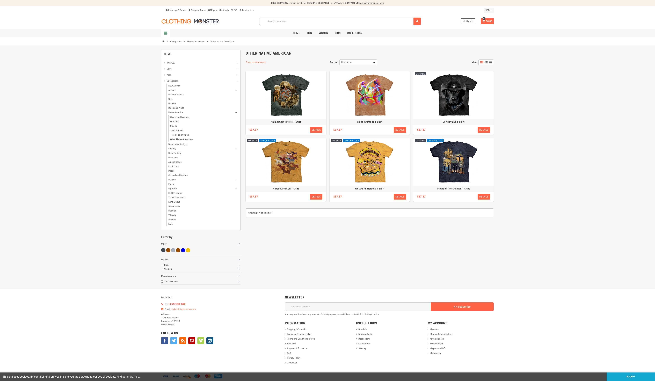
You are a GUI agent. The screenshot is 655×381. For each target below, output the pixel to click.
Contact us (292, 362)
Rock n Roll (173, 166)
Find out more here (128, 376)
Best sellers (248, 10)
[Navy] (183, 250)
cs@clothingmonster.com (371, 3)
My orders (434, 329)
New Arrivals (174, 85)
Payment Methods (220, 10)
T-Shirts (172, 215)
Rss (182, 340)
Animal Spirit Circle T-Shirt (286, 121)
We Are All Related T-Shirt (369, 188)
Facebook (164, 340)
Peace (171, 171)
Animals (172, 90)
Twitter (173, 340)
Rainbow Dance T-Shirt (370, 121)
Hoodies (172, 210)
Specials (362, 329)
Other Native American (181, 139)
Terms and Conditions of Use (301, 339)
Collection (354, 33)
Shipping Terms (197, 10)
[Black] (163, 250)
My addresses (436, 343)
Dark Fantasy (174, 153)
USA (170, 99)
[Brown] (168, 250)
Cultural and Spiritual (178, 175)
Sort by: (334, 62)
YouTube (191, 340)
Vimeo (200, 340)
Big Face (172, 188)
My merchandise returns (441, 334)
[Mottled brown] (178, 250)
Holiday (172, 179)
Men (309, 33)
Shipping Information (297, 329)
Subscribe (464, 306)
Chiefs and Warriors (179, 117)
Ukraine (172, 103)
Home (296, 33)
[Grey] (173, 250)
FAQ (234, 10)
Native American (176, 112)
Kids (337, 33)
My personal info (438, 348)
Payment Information (297, 348)
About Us (291, 343)
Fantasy (172, 148)
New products (365, 334)
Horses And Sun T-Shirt (286, 188)
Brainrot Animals (176, 94)
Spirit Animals (177, 130)
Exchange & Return (175, 10)
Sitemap (362, 348)
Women (323, 33)
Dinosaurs (173, 157)
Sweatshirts (174, 206)
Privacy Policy (293, 358)
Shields (173, 126)
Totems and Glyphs (179, 135)
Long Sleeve (174, 202)
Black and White (176, 108)
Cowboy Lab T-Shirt (453, 121)
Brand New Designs (177, 144)
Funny (171, 184)
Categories (172, 80)
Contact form (364, 343)
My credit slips (437, 339)
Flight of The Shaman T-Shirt (453, 188)
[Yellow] (188, 250)
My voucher (435, 353)
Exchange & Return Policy (299, 334)
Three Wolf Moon (176, 197)
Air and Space (175, 162)
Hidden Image (175, 193)
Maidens (174, 121)
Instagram (209, 340)
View (474, 62)
